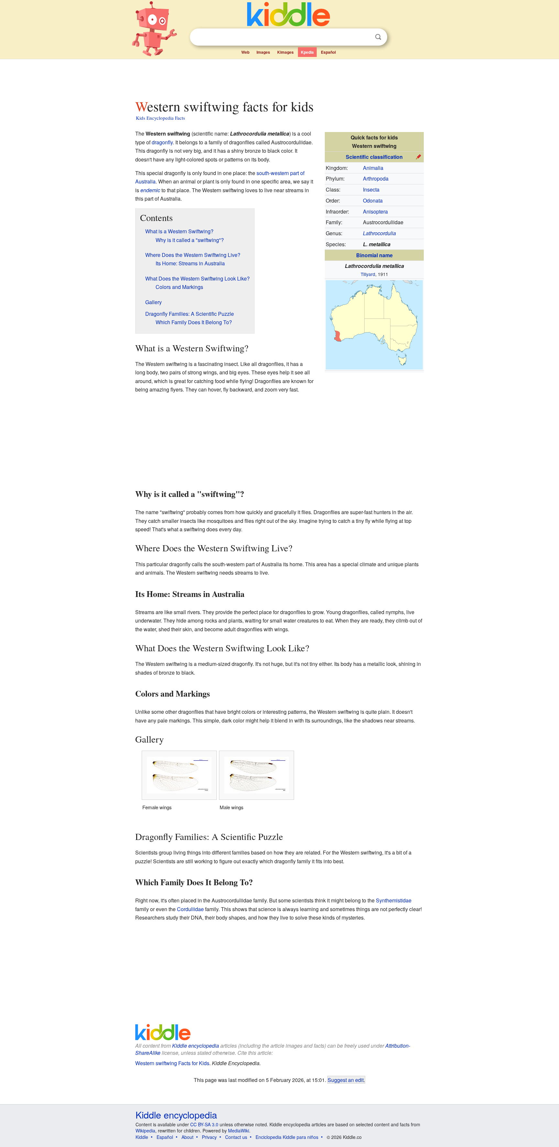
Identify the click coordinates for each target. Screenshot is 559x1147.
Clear (364, 37)
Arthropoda (376, 178)
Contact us (236, 1137)
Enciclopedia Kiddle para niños (287, 1137)
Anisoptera (375, 211)
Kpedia (307, 52)
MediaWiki (238, 1130)
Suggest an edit (346, 1079)
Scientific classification (374, 156)
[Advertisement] (279, 77)
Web (245, 52)
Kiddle (142, 1137)
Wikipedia (145, 1130)
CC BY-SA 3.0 (204, 1124)
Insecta (371, 189)
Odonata (373, 200)
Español (328, 52)
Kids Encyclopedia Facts (160, 118)
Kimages (285, 52)
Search (378, 37)
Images (263, 52)
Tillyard (368, 274)
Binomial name (374, 255)
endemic (150, 190)
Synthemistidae (393, 900)
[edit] (418, 156)
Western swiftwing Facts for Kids (172, 1063)
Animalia (373, 167)
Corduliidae (190, 909)
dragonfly (162, 142)
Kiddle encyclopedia (195, 1045)
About (187, 1137)
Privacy (209, 1137)
